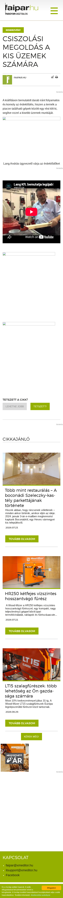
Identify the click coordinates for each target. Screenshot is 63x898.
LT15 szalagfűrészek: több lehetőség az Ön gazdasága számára (31, 691)
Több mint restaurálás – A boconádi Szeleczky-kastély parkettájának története (31, 498)
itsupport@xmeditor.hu (21, 870)
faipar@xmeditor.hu (19, 865)
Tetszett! (40, 406)
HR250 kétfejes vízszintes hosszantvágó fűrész (30, 596)
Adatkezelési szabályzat (40, 895)
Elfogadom (51, 887)
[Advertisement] (31, 806)
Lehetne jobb (15, 406)
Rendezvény (13, 30)
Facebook (13, 875)
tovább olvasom (22, 539)
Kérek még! (31, 736)
